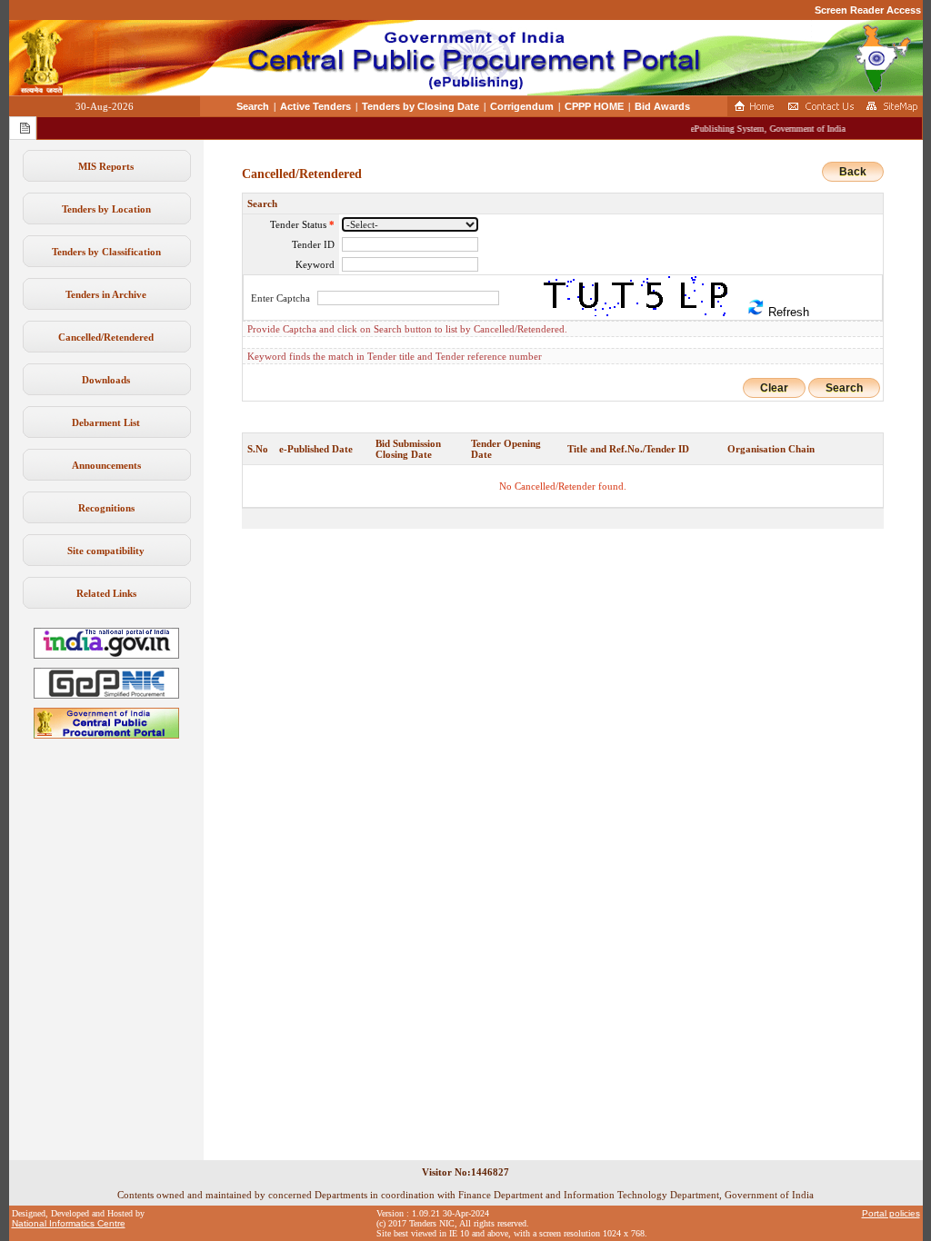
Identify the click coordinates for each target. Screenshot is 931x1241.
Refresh (787, 312)
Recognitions (106, 507)
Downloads (106, 379)
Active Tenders (315, 106)
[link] (106, 695)
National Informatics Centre (68, 1223)
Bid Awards (662, 106)
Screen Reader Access (868, 10)
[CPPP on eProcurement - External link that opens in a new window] (106, 735)
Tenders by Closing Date (420, 106)
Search (252, 106)
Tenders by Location (106, 209)
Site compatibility (106, 550)
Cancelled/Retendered (106, 337)
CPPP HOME (594, 106)
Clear (774, 388)
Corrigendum (522, 106)
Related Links (106, 593)
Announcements (106, 465)
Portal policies (891, 1213)
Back (852, 171)
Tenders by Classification (106, 251)
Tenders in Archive (105, 294)
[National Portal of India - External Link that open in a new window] (106, 655)
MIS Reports (106, 166)
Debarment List (106, 422)
